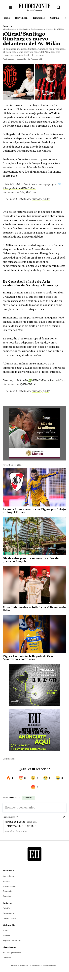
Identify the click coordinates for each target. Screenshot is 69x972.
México (6, 881)
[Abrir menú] (10, 7)
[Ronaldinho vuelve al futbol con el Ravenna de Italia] (34, 585)
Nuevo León (8, 876)
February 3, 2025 (41, 198)
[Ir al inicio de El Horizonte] (34, 7)
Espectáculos (9, 913)
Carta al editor (9, 918)
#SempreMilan (11, 188)
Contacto (7, 958)
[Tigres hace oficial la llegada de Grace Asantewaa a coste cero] (34, 634)
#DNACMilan (28, 188)
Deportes (7, 896)
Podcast (6, 930)
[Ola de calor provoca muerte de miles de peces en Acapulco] (34, 536)
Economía (7, 891)
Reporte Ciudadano (12, 940)
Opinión (6, 908)
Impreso (6, 935)
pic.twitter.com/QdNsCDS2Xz (19, 384)
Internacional (9, 886)
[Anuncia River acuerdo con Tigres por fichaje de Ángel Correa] (34, 487)
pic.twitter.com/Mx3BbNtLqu (19, 192)
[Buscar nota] (58, 7)
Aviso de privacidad (12, 953)
